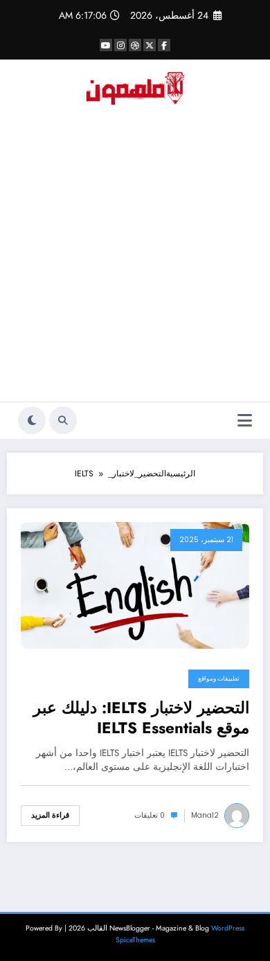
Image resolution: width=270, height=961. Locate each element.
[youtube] (106, 45)
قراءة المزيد (50, 815)
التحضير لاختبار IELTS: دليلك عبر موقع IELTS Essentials (141, 718)
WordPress (227, 928)
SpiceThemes (135, 940)
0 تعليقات (149, 815)
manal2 (205, 815)
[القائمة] (244, 420)
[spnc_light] (32, 420)
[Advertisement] (135, 260)
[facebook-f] (164, 45)
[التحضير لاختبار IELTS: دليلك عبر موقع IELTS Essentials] (135, 584)
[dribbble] (135, 45)
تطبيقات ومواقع (219, 678)
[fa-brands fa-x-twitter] (149, 45)
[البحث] (63, 420)
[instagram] (120, 45)
